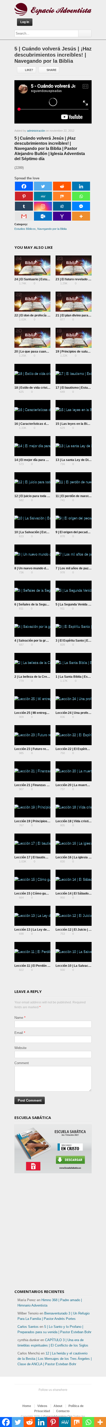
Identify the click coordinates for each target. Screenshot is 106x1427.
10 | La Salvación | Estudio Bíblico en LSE (44, 532)
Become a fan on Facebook (48, 1396)
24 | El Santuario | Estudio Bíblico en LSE (43, 279)
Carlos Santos (28, 1327)
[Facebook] (24, 186)
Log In (24, 22)
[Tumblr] (24, 206)
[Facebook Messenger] (81, 206)
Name (18, 1018)
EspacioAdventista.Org (57, 1416)
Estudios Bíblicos (25, 228)
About (58, 1406)
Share (51, 69)
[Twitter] (43, 186)
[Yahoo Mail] (62, 216)
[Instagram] (43, 206)
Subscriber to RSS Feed (64, 1396)
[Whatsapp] (81, 196)
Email (18, 1033)
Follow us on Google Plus (56, 1396)
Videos (42, 1406)
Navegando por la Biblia (52, 228)
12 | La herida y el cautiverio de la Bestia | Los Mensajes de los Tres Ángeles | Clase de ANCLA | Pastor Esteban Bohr (54, 1358)
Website (20, 1048)
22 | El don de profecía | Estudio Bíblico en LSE (48, 315)
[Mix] (62, 196)
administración (36, 130)
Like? (29, 69)
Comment (21, 1063)
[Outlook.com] (43, 216)
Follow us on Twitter (40, 1396)
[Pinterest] (24, 196)
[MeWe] (43, 196)
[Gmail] (24, 216)
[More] (81, 216)
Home (26, 1406)
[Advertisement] (53, 1232)
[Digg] (62, 206)
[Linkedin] (81, 186)
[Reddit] (62, 186)
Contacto (62, 1411)
